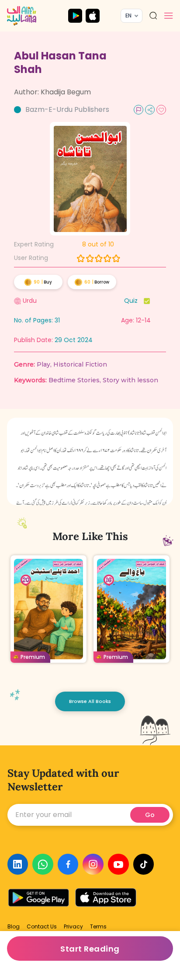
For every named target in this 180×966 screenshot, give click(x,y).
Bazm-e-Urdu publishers (67, 109)
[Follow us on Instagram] (93, 864)
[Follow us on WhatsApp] (42, 864)
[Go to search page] (153, 16)
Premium (33, 657)
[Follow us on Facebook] (68, 864)
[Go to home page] (21, 15)
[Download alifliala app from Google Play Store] (75, 16)
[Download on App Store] (105, 897)
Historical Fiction (80, 364)
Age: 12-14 (136, 320)
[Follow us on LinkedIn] (17, 864)
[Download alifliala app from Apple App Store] (93, 16)
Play (43, 364)
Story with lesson (130, 380)
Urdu (30, 300)
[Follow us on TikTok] (143, 864)
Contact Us (42, 926)
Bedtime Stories (74, 380)
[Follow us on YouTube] (118, 864)
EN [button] (128, 15)
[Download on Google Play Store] (39, 897)
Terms (98, 926)
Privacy (73, 926)
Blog (13, 926)
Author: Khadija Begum (52, 92)
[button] (168, 16)
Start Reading (90, 948)
